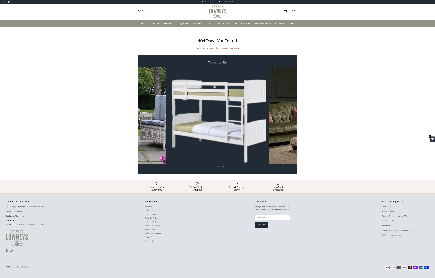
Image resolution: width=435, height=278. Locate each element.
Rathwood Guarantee (153, 233)
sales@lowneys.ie (17, 216)
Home (143, 23)
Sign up (261, 225)
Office (210, 23)
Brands (291, 23)
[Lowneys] (217, 11)
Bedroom (168, 23)
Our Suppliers (150, 214)
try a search (234, 48)
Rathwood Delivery (152, 222)
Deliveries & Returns (152, 218)
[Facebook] (5, 2)
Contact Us (149, 210)
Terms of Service (151, 241)
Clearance (279, 23)
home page (223, 48)
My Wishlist (292, 11)
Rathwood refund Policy (154, 225)
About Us (148, 206)
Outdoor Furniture (263, 23)
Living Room (197, 23)
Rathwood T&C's (151, 229)
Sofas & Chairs (224, 23)
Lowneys (13, 267)
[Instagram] (9, 2)
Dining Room (182, 23)
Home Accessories (243, 23)
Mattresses (155, 23)
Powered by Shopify (23, 267)
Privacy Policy (150, 237)
